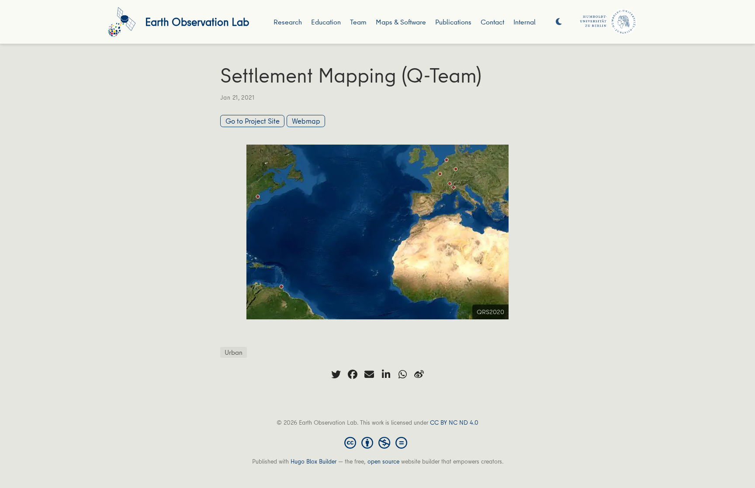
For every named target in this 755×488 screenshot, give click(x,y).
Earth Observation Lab (197, 21)
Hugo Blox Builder (313, 461)
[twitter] (336, 374)
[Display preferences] (559, 22)
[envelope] (369, 374)
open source (383, 461)
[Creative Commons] (377, 442)
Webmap (306, 121)
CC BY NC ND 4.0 (454, 422)
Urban (233, 352)
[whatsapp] (402, 374)
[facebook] (352, 374)
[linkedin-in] (385, 374)
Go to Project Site (252, 121)
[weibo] (419, 374)
